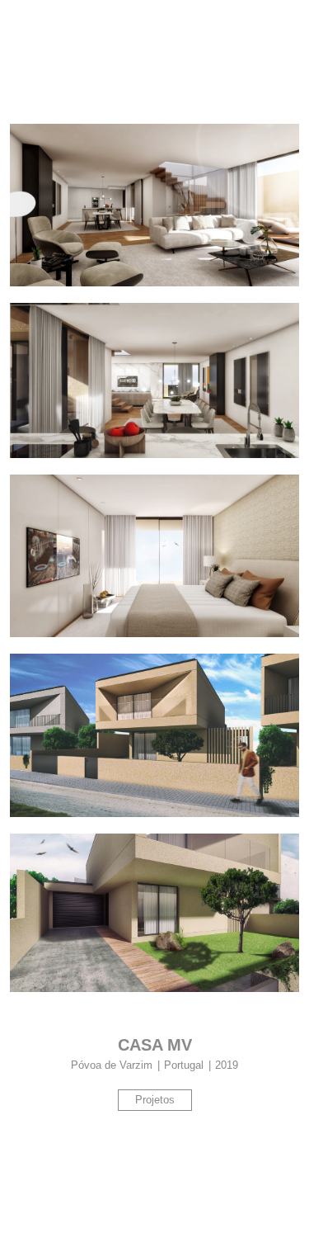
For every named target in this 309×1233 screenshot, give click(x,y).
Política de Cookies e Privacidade (213, 1208)
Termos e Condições (72, 1208)
